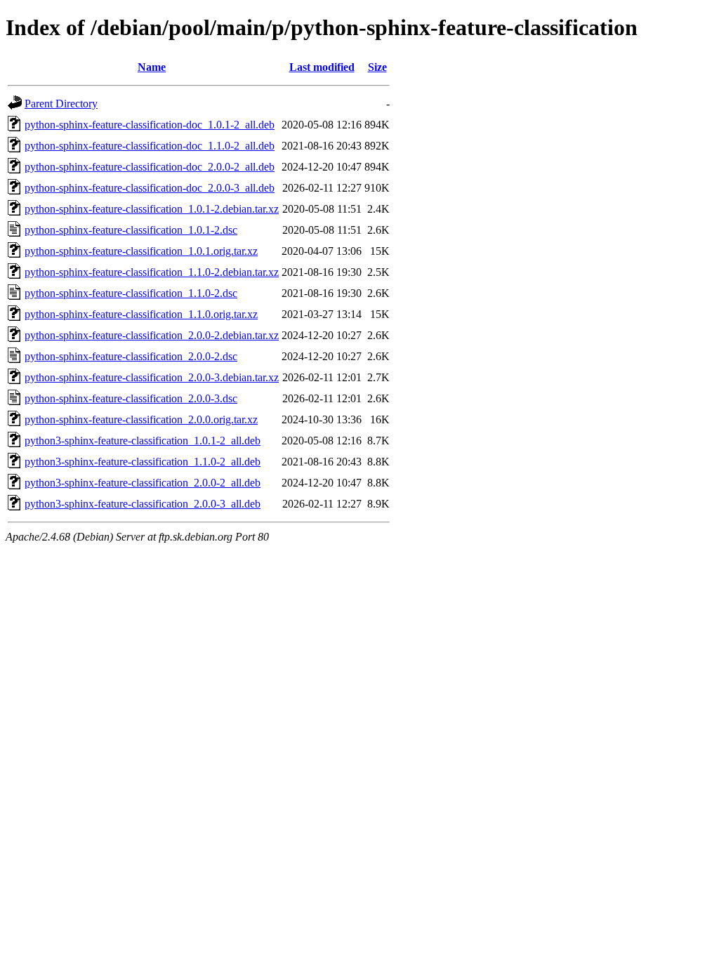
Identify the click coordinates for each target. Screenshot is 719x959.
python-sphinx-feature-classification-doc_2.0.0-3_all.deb (150, 188)
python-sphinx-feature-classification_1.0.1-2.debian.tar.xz (152, 209)
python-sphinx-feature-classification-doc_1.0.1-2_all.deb (150, 125)
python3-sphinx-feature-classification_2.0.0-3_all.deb (142, 504)
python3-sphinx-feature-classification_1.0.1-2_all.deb (142, 441)
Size (377, 67)
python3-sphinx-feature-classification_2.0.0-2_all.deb (142, 483)
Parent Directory (61, 104)
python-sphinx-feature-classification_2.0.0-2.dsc (131, 356)
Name (152, 67)
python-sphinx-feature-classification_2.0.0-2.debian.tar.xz (152, 335)
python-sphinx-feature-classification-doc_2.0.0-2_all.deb (150, 167)
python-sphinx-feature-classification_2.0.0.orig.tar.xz (141, 419)
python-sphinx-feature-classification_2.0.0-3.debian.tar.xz (152, 377)
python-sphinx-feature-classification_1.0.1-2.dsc (131, 230)
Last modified (322, 67)
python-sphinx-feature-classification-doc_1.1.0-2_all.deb (150, 146)
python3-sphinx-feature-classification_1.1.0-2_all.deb (142, 462)
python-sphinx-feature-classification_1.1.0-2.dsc (131, 293)
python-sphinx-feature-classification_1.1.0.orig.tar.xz (141, 314)
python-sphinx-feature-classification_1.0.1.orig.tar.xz (141, 251)
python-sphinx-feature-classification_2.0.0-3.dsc (131, 398)
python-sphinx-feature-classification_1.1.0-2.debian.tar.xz (152, 272)
